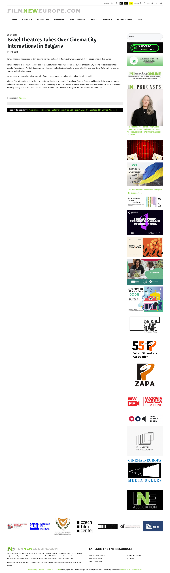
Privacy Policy (32, 570)
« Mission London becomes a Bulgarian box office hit (49, 110)
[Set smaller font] (152, 3)
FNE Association (95, 558)
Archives (130, 558)
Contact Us (50, 570)
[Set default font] (156, 3)
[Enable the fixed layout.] (140, 3)
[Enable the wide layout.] (144, 3)
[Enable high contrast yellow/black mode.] (131, 3)
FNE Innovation (95, 562)
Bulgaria (22, 98)
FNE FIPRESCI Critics (97, 555)
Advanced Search (134, 555)
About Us (58, 570)
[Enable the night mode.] (116, 3)
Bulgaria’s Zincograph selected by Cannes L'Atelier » (94, 110)
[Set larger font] (161, 3)
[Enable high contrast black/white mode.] (121, 3)
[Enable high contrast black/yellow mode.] (126, 3)
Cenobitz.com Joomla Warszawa (131, 570)
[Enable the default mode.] (111, 3)
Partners (41, 570)
